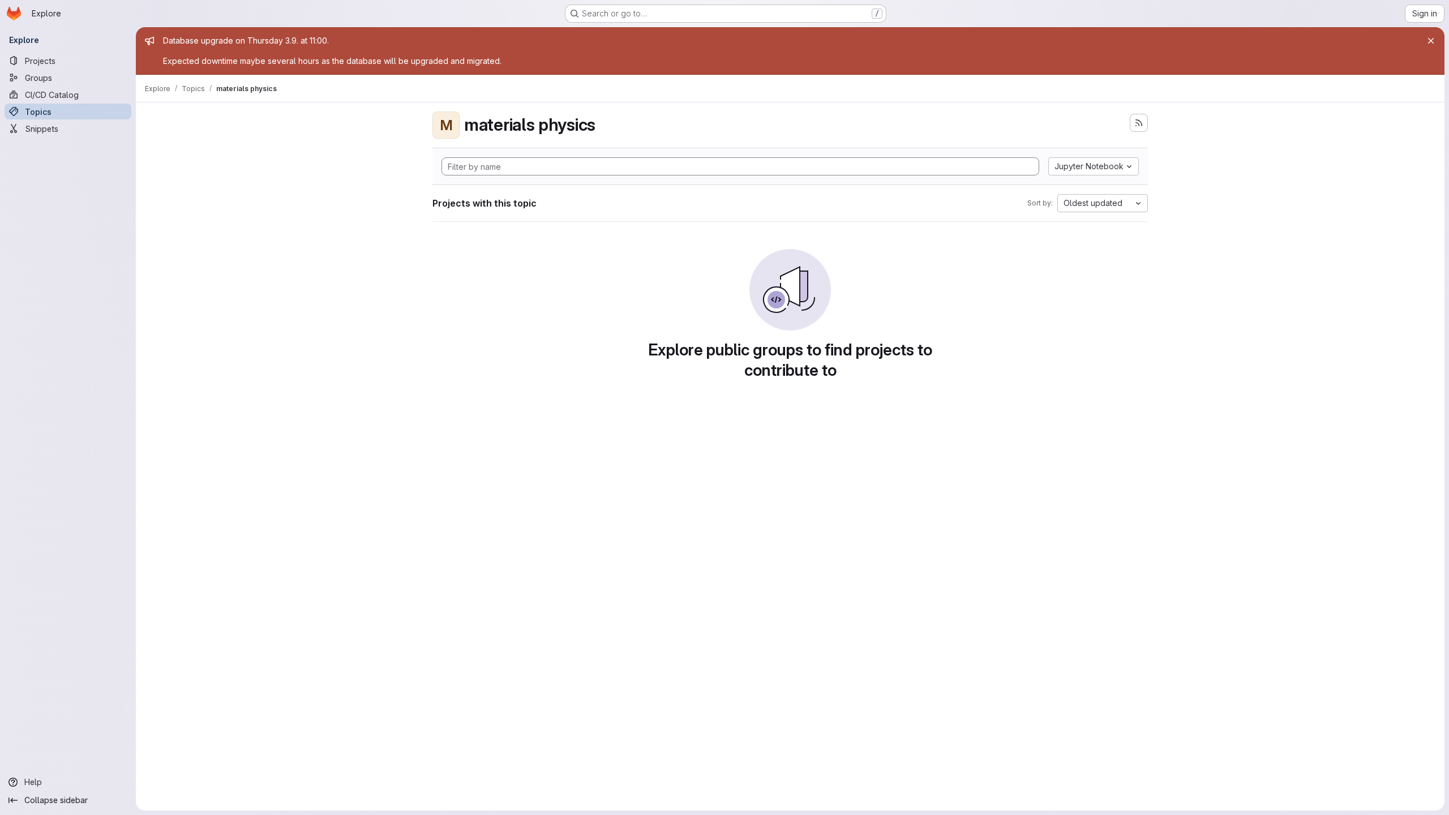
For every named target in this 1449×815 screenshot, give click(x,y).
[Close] (1431, 41)
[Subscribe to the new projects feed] (1139, 123)
